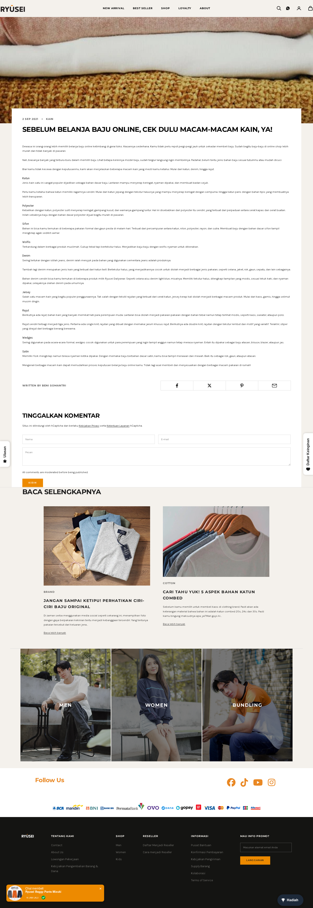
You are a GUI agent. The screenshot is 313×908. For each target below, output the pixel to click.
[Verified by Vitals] (43, 897)
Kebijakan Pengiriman (205, 859)
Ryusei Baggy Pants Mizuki (43, 891)
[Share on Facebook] (177, 385)
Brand (49, 591)
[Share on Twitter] (209, 385)
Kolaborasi (198, 873)
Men (118, 845)
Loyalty (184, 8)
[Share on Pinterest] (242, 385)
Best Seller (143, 8)
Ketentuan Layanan (118, 425)
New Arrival (114, 8)
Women (121, 852)
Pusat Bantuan (201, 845)
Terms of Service (202, 880)
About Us (57, 852)
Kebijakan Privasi (89, 425)
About (205, 8)
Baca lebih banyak (55, 632)
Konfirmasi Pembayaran (207, 852)
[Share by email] (274, 385)
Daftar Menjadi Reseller (158, 845)
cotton (169, 583)
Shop (165, 8)
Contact (56, 845)
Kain (50, 119)
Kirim (33, 482)
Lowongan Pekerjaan (65, 859)
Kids (119, 859)
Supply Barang (200, 866)
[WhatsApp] (288, 8)
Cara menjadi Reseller (157, 852)
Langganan (255, 860)
